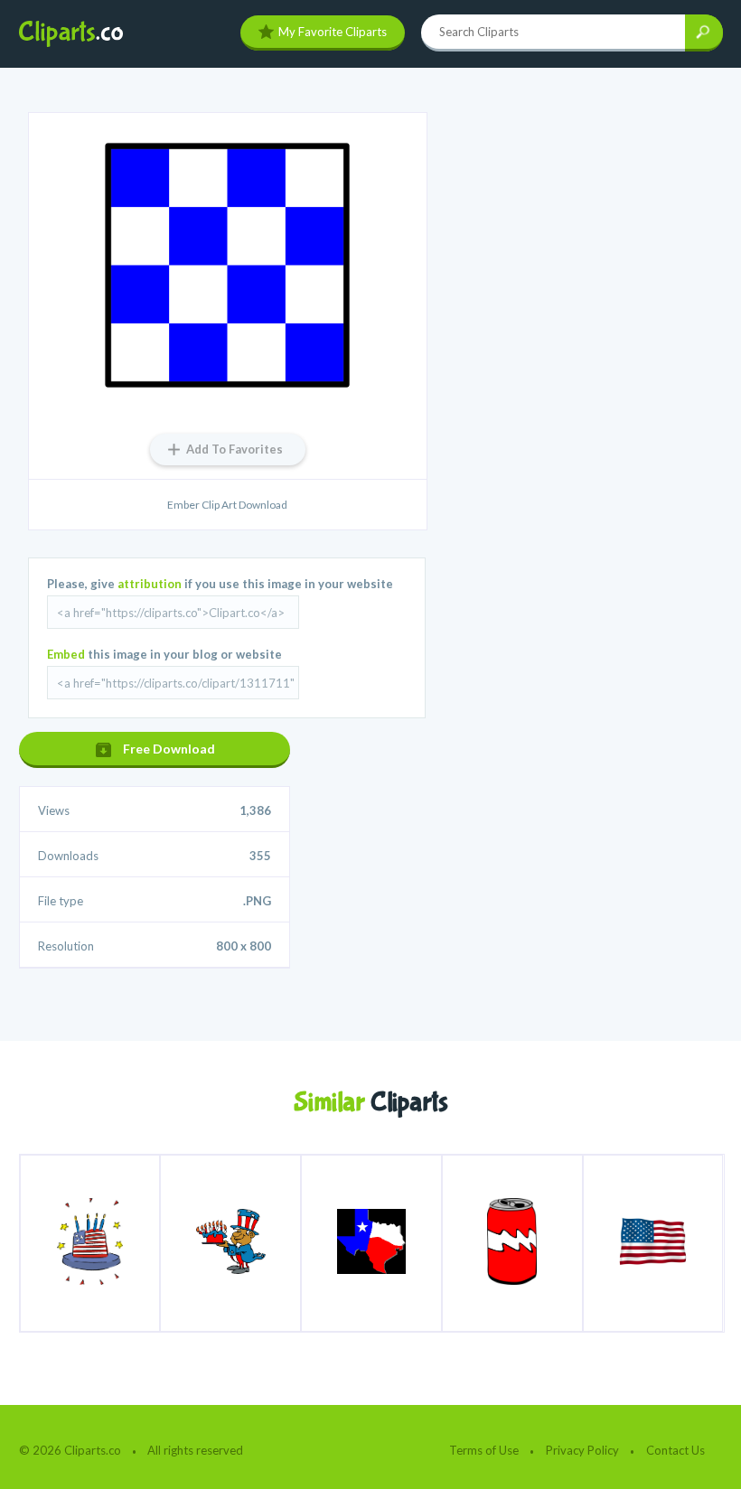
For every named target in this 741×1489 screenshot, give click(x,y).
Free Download (169, 748)
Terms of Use (484, 1450)
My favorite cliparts (332, 31)
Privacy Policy (582, 1450)
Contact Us (675, 1450)
